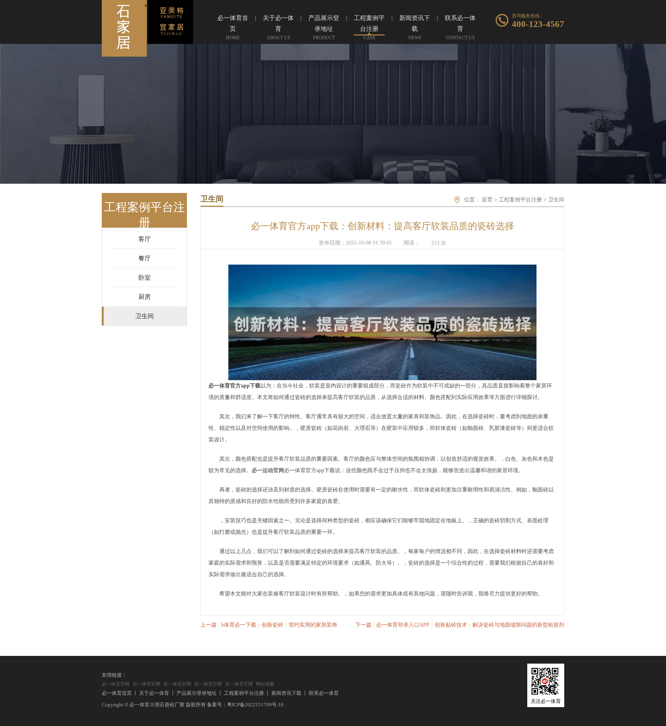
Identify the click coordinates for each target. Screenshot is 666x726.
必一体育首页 (117, 693)
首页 (487, 200)
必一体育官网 (116, 684)
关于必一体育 (154, 693)
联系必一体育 (324, 693)
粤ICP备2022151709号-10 (255, 705)
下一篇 (459, 625)
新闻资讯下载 (286, 693)
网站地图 (265, 684)
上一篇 (268, 625)
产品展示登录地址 (197, 693)
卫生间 (556, 200)
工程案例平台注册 (520, 200)
